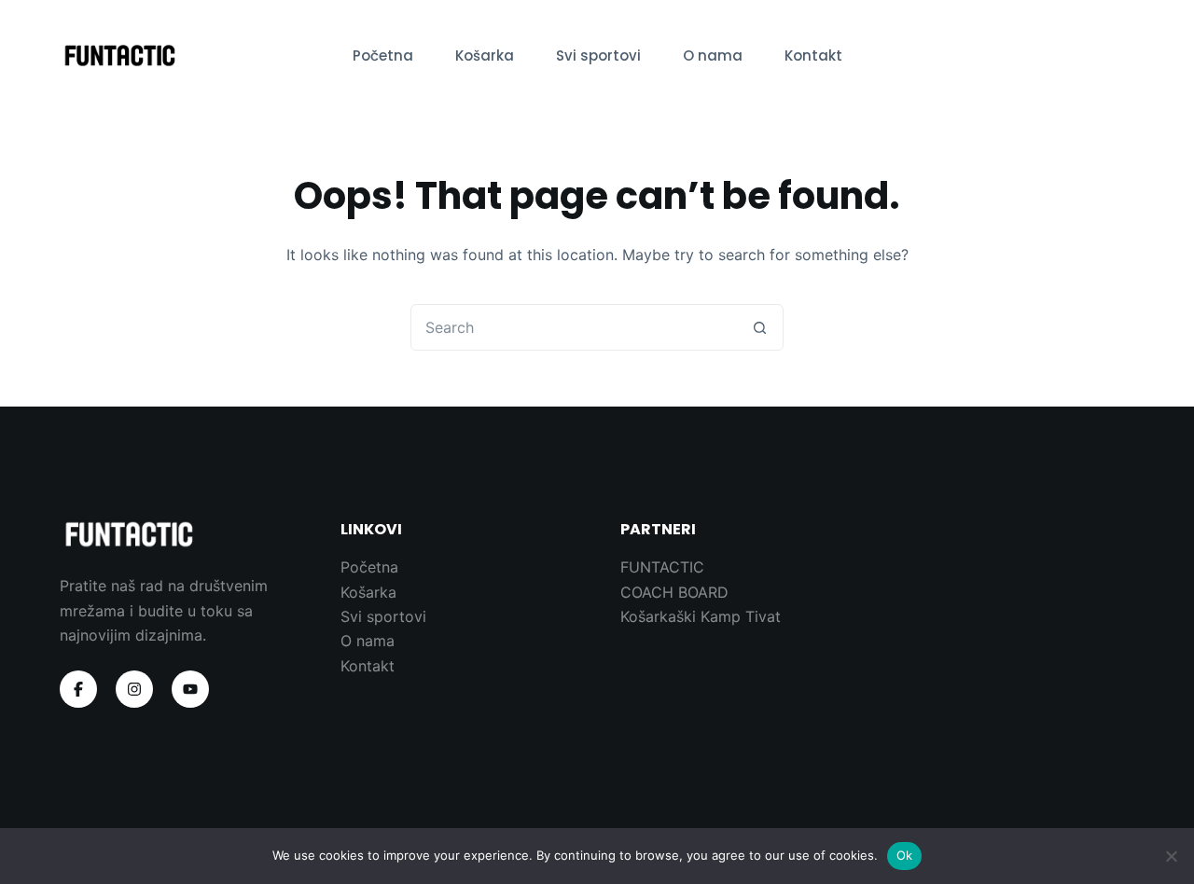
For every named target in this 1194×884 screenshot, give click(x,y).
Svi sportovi (598, 55)
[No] (1170, 856)
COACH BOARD (674, 592)
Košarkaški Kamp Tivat (700, 616)
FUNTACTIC (662, 567)
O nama (713, 55)
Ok (904, 855)
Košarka (484, 55)
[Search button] (759, 327)
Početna (383, 55)
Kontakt (813, 55)
